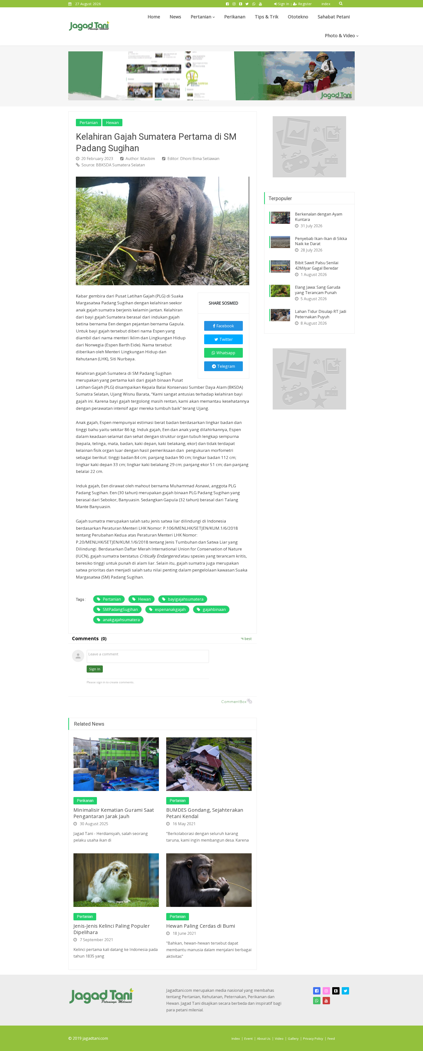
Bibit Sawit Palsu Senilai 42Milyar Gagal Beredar (316, 265)
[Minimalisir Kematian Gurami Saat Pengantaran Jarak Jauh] (116, 763)
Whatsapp (225, 352)
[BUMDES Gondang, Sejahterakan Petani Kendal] (209, 763)
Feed (331, 1038)
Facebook (225, 326)
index (326, 3)
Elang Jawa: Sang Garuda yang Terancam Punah (317, 290)
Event (248, 1038)
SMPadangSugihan (120, 609)
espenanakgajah (170, 609)
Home (154, 17)
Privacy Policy (313, 1038)
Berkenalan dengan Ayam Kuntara (318, 216)
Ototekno (298, 17)
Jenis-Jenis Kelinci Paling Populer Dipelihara (111, 929)
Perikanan (234, 17)
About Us (263, 1038)
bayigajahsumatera (185, 599)
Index (236, 1038)
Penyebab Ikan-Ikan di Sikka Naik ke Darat (321, 241)
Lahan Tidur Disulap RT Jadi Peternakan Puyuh (320, 314)
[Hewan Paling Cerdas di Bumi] (209, 879)
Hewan (112, 122)
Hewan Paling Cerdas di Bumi (200, 926)
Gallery (293, 1038)
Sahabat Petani (334, 17)
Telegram (226, 366)
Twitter (226, 339)
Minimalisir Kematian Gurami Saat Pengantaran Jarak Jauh (113, 813)
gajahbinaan (214, 609)
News (175, 17)
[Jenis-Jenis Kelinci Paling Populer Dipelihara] (116, 879)
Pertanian (201, 17)
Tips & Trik (266, 17)
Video (279, 1038)
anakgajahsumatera (121, 619)
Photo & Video (340, 35)
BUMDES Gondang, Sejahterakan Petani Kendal (205, 813)
